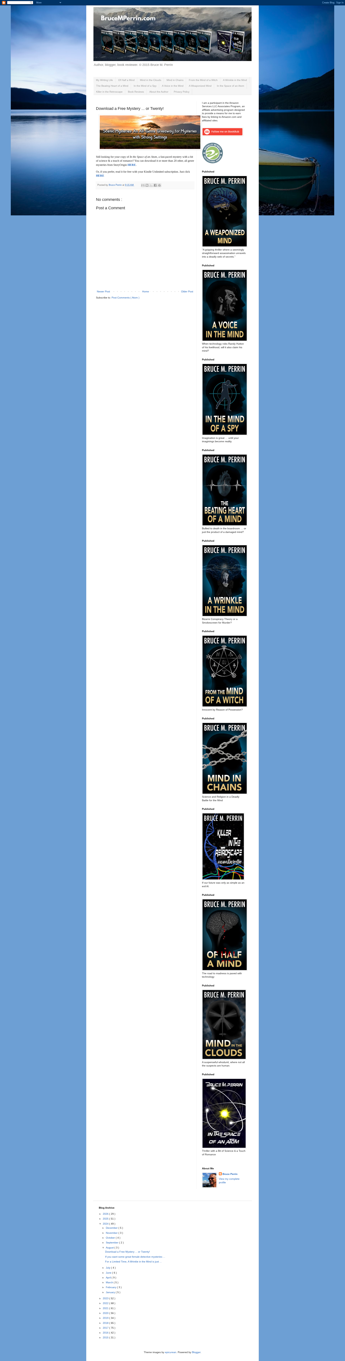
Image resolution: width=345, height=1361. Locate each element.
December (112, 1227)
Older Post (187, 291)
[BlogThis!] (147, 185)
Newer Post (103, 291)
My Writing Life (104, 80)
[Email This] (143, 185)
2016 (106, 1332)
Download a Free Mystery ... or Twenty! (127, 1251)
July (108, 1267)
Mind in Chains (175, 80)
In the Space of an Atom (230, 85)
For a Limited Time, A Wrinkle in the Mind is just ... (133, 1261)
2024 (106, 1223)
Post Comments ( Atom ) (125, 297)
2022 (106, 1303)
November (112, 1232)
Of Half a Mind (126, 80)
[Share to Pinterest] (159, 185)
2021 (106, 1308)
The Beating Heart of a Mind (112, 85)
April (109, 1277)
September (112, 1242)
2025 (106, 1218)
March (110, 1282)
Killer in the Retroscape (109, 91)
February (111, 1287)
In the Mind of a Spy (145, 85)
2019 (106, 1317)
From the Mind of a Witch (203, 80)
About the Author (158, 91)
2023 (106, 1298)
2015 (106, 1337)
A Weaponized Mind (200, 85)
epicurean (170, 1352)
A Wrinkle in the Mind (235, 80)
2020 (106, 1313)
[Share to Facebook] (155, 185)
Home (145, 291)
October (111, 1237)
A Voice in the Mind (172, 85)
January (111, 1292)
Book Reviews (136, 91)
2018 (106, 1323)
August (110, 1247)
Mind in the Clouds (150, 80)
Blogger (196, 1352)
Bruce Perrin (230, 1174)
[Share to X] (151, 185)
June (109, 1272)
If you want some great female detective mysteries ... (135, 1256)
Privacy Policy (181, 91)
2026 (106, 1213)
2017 (106, 1327)
